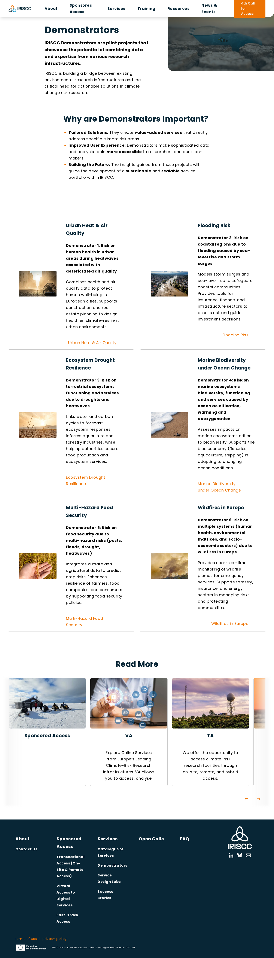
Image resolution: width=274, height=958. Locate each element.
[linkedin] (231, 855)
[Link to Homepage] (240, 837)
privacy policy (54, 939)
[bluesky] (239, 855)
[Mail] (246, 855)
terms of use (26, 939)
